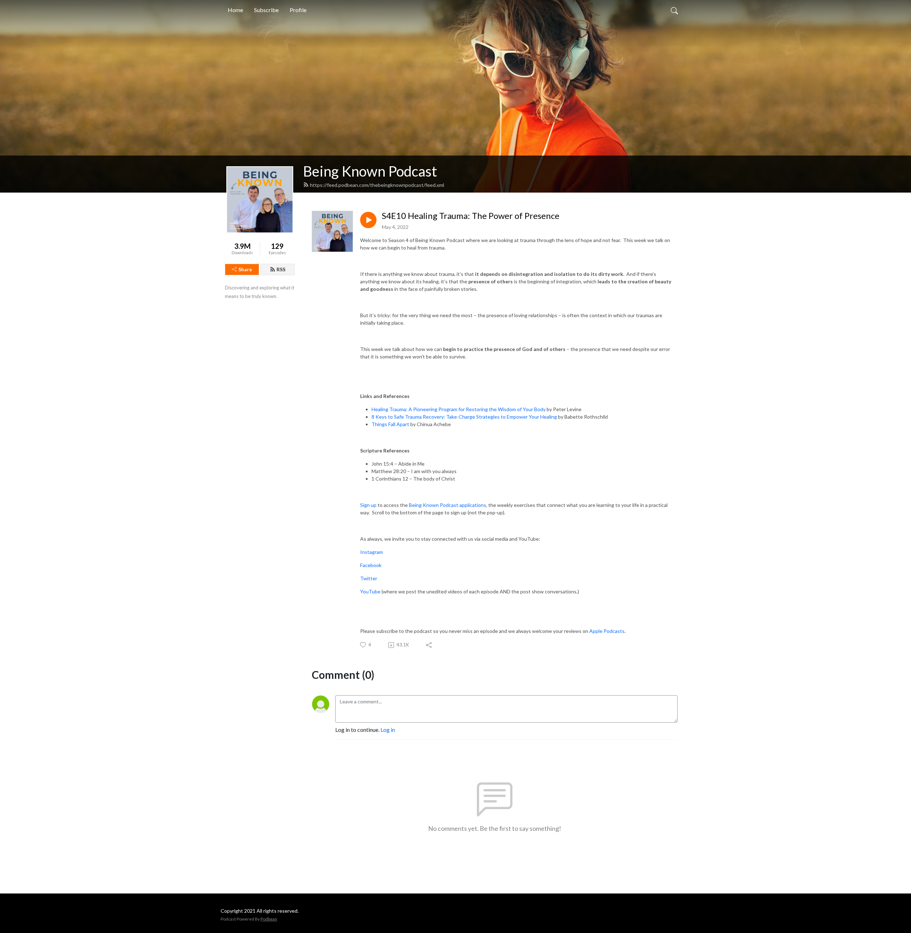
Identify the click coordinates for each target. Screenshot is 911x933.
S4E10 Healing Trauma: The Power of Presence (470, 216)
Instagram (371, 552)
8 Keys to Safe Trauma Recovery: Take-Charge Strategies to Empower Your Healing (464, 417)
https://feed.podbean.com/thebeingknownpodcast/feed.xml (377, 185)
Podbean (268, 919)
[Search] (674, 10)
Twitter (368, 578)
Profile (298, 9)
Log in (387, 729)
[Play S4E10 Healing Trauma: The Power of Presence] (368, 220)
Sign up (368, 505)
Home (235, 9)
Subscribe (266, 9)
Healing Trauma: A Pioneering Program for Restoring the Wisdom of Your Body (459, 409)
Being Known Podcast (370, 171)
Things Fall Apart (390, 424)
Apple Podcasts (607, 631)
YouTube (370, 591)
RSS (281, 269)
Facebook (370, 565)
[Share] (429, 645)
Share (245, 269)
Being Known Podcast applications (447, 505)
